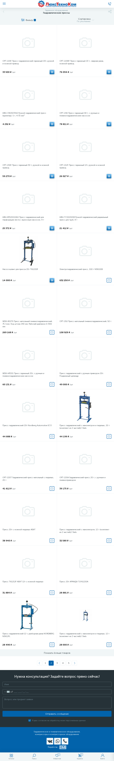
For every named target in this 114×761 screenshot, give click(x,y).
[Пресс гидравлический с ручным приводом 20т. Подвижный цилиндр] (85, 355)
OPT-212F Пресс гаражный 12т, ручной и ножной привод (82, 166)
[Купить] (52, 72)
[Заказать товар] (109, 280)
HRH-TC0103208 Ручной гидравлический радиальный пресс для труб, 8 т (84, 218)
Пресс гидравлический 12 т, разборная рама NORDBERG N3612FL (28, 635)
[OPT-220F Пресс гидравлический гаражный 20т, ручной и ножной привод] (28, 42)
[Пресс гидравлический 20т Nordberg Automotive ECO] (28, 407)
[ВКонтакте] (50, 741)
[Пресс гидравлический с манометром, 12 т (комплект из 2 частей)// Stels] (85, 511)
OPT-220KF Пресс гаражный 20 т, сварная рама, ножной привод (82, 62)
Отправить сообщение (57, 714)
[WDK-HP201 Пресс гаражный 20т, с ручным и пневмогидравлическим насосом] (28, 355)
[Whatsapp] (57, 741)
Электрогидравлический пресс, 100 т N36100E (81, 269)
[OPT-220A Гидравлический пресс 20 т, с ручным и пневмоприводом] (85, 459)
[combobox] (8, 691)
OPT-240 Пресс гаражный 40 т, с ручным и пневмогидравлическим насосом (79, 114)
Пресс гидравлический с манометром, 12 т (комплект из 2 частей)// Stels (84, 530)
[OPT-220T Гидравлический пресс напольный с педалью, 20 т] (28, 459)
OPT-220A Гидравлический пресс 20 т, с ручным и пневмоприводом (83, 478)
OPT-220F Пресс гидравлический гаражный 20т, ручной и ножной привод (28, 62)
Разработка (52, 747)
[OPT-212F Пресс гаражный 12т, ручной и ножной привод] (85, 146)
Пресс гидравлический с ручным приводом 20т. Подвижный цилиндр (82, 374)
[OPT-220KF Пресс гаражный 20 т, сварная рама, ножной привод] (85, 42)
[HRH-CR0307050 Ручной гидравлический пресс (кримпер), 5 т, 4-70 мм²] (28, 94)
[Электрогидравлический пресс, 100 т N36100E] (85, 251)
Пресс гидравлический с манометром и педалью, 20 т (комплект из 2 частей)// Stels (85, 426)
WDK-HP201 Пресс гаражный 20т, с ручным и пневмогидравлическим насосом (23, 374)
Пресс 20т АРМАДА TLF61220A (74, 581)
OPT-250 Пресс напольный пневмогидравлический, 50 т (85, 321)
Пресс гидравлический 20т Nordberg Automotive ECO (27, 425)
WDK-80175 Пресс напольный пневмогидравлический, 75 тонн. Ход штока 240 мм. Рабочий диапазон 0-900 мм (27, 324)
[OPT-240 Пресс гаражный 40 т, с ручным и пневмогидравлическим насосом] (85, 94)
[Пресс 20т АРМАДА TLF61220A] (85, 563)
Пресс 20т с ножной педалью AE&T (19, 529)
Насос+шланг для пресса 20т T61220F (20, 269)
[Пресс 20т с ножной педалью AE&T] (28, 511)
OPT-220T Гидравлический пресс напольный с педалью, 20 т (28, 478)
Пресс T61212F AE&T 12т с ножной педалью (23, 581)
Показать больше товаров (57, 653)
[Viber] (65, 741)
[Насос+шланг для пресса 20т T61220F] (28, 251)
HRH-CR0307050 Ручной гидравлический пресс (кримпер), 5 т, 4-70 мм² (24, 114)
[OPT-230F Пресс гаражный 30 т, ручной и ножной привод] (28, 146)
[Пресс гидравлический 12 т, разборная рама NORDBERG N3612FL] (28, 615)
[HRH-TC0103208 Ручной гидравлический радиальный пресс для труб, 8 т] (85, 198)
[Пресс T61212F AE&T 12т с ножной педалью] (28, 563)
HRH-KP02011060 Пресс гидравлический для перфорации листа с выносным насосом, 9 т (23, 218)
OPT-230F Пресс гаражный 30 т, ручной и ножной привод (26, 166)
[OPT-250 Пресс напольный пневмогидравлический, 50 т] (85, 303)
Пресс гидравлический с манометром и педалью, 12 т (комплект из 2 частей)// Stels (84, 635)
